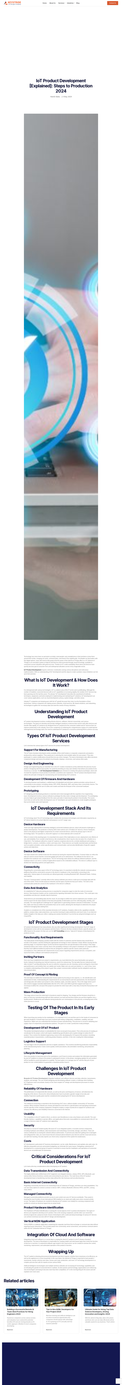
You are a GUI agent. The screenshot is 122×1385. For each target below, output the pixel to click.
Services (61, 3)
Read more (10, 1329)
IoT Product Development (32, 670)
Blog (77, 3)
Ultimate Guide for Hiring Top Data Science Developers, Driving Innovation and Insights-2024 (99, 1311)
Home (45, 3)
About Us (52, 3)
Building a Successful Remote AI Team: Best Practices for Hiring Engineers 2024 (20, 1311)
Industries (70, 3)
